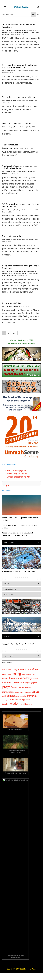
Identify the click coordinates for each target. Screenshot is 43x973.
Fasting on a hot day (11, 303)
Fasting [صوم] (8, 30)
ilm (10, 678)
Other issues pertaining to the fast (19, 32)
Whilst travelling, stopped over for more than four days (20, 205)
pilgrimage (29, 683)
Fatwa (15, 30)
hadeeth (28, 674)
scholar (11, 695)
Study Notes (8, 594)
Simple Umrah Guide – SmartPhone (18, 571)
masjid (4, 683)
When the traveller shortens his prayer (20, 97)
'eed (3, 670)
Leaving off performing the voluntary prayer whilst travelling (19, 66)
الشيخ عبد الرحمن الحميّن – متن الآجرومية (18, 643)
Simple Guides (9, 542)
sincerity (4, 699)
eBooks (6, 584)
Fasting (6, 127)
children (20, 670)
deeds (9, 674)
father (23, 674)
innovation (15, 678)
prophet (14, 687)
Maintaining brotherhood (18, 474)
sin (36, 696)
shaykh (30, 696)
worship (24, 704)
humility (5, 678)
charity (15, 670)
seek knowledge (20, 696)
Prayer (11, 127)
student (12, 699)
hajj (33, 674)
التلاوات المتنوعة (8, 656)
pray (35, 683)
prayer (7, 687)
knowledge (26, 678)
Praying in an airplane (12, 236)
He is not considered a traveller (16, 123)
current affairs (30, 669)
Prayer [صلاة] (12, 71)
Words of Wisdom (19, 127)
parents (22, 683)
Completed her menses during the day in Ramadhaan (21, 266)
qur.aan (22, 687)
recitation (16, 692)
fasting (16, 674)
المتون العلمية (7, 636)
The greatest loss (10, 144)
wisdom (15, 703)
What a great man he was (18, 477)
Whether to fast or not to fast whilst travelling (19, 25)
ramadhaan (8, 692)
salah (4, 696)
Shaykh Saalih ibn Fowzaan (25, 71)
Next (14, 333)
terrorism (5, 704)
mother (9, 683)
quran (29, 687)
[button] (4, 578)
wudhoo (29, 704)
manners (35, 678)
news (16, 682)
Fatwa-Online (31, 969)
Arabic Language (10, 589)
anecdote (9, 670)
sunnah (18, 699)
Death (6, 148)
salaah (36, 691)
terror (32, 699)
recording (23, 692)
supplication (26, 700)
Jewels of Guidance (9, 464)
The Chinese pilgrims (16, 470)
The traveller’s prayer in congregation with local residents (19, 167)
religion (29, 692)
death (4, 674)
